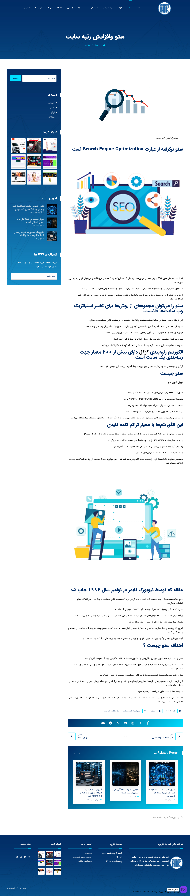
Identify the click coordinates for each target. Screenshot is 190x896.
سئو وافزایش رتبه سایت (111, 711)
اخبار (134, 797)
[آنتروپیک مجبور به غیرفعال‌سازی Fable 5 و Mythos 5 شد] (52, 236)
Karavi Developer (141, 891)
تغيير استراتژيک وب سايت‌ (131, 711)
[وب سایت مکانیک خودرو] (34, 145)
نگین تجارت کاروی (157, 891)
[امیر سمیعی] (50, 161)
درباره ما (88, 853)
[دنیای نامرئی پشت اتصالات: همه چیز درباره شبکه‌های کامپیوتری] (52, 209)
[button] (148, 723)
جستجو (15, 78)
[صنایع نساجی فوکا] (34, 161)
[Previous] (79, 753)
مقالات (153, 711)
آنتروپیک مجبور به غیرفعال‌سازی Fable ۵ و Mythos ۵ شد (29, 233)
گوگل (144, 352)
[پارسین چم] (50, 177)
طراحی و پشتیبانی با (174, 891)
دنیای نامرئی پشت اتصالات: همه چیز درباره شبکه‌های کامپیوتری (28, 207)
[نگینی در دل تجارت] (164, 8)
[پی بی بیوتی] (34, 177)
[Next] (75, 753)
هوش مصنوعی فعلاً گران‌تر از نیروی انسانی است (30, 220)
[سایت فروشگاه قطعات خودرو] (18, 145)
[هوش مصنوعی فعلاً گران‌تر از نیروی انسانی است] (52, 223)
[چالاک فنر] (18, 177)
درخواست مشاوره (85, 861)
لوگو (53, 112)
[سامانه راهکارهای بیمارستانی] (18, 161)
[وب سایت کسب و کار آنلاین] (50, 145)
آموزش (170, 800)
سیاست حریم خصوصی (82, 857)
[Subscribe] (14, 276)
